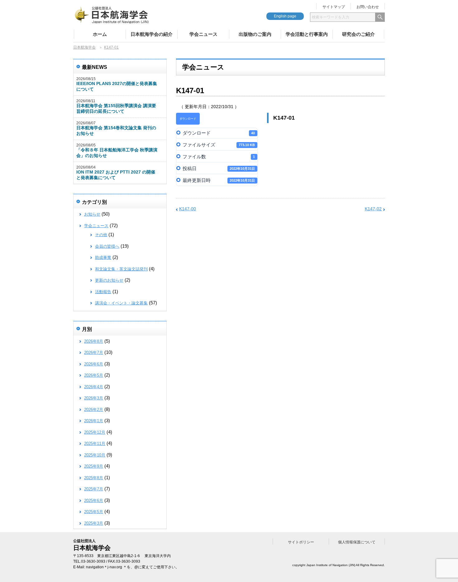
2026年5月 (93, 375)
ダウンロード (187, 118)
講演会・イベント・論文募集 (121, 303)
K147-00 (187, 208)
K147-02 (373, 208)
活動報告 (103, 291)
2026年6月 (93, 364)
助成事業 (103, 257)
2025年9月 (93, 466)
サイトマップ (333, 7)
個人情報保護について (356, 542)
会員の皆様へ (107, 246)
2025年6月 (93, 500)
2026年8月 (93, 341)
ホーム (100, 34)
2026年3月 (93, 398)
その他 (101, 234)
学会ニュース (203, 34)
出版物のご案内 (255, 34)
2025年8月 (93, 477)
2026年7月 (93, 352)
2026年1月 (93, 420)
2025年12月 (94, 432)
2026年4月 (93, 386)
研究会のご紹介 (358, 34)
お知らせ (92, 214)
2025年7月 (93, 489)
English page (285, 16)
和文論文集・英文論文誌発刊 (121, 269)
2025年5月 (93, 511)
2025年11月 (94, 443)
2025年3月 (93, 523)
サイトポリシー (301, 542)
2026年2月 (93, 409)
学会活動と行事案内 (307, 34)
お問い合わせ (367, 7)
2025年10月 (94, 455)
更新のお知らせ (109, 280)
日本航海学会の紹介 (152, 34)
